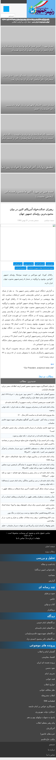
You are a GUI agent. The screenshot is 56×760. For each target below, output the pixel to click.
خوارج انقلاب (49, 684)
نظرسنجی (50, 264)
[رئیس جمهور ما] (41, 9)
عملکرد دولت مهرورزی (45, 711)
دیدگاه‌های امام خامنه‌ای (45, 627)
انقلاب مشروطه (48, 695)
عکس (52, 598)
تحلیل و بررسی (45, 558)
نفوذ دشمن (50, 667)
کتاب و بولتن (49, 604)
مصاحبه (51, 575)
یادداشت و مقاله (48, 564)
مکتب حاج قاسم (48, 739)
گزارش (52, 580)
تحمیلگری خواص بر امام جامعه (42, 706)
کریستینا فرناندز (21, 268)
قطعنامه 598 (49, 700)
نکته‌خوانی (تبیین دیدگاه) (45, 569)
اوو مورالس (18, 264)
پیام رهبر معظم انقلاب (45, 722)
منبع (52, 363)
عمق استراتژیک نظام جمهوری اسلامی (40, 268)
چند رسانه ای (47, 587)
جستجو (52, 744)
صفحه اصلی (50, 546)
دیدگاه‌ (51, 616)
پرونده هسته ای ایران (46, 662)
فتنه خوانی (50, 678)
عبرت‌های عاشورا (47, 733)
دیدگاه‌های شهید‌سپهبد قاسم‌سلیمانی (40, 633)
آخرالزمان (50, 728)
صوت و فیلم (50, 593)
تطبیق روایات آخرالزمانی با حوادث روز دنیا (27, 167)
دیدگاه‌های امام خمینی (46, 622)
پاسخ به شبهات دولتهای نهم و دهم (41, 717)
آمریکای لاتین (39, 264)
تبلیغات (37, 538)
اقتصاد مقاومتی (48, 656)
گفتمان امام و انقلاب (46, 651)
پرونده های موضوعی (42, 645)
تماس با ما (20, 538)
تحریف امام (50, 673)
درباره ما (29, 538)
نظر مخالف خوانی (47, 689)
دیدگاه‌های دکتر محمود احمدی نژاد (41, 638)
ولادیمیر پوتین (28, 264)
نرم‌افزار (51, 609)
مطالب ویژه (50, 551)
